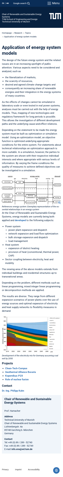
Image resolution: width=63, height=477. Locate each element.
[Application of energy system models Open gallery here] (31, 189)
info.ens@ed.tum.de (21, 449)
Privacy (5, 469)
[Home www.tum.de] (55, 15)
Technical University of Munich (16, 21)
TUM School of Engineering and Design (19, 19)
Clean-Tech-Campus (16, 368)
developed (20, 220)
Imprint (18, 469)
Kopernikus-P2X (14, 375)
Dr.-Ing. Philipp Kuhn (13, 390)
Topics (28, 33)
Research (18, 33)
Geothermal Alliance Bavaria (20, 372)
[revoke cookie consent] (56, 470)
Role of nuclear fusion (17, 379)
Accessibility (34, 469)
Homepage (7, 33)
